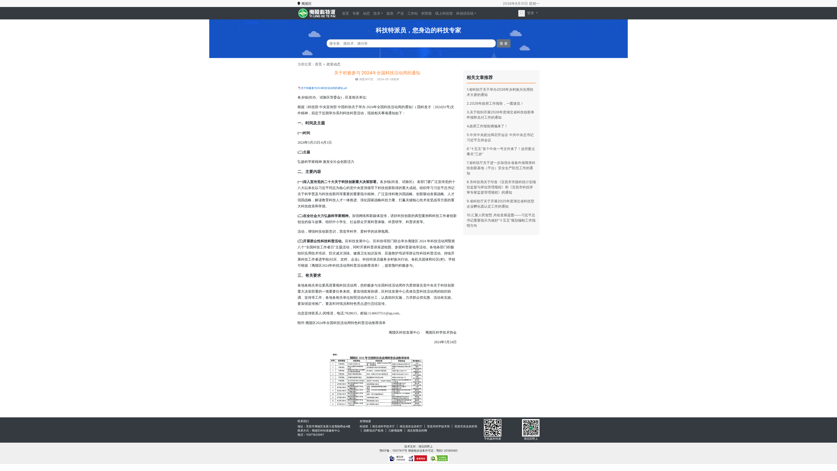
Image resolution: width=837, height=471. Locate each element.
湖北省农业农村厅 (411, 426)
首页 (346, 13)
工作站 (412, 13)
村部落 (426, 13)
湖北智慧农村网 (417, 430)
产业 (400, 13)
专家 (355, 13)
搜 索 (504, 43)
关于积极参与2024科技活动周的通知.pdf (324, 88)
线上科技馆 (444, 13)
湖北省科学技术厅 (383, 426)
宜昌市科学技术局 (438, 426)
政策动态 (332, 64)
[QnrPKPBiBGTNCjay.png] (377, 379)
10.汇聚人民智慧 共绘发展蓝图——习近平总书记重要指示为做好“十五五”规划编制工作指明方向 (501, 220)
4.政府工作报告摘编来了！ (487, 126)
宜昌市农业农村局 (465, 426)
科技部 (364, 426)
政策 (389, 13)
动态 (366, 13)
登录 (530, 13)
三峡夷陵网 (395, 430)
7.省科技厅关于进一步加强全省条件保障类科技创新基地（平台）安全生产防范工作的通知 (501, 167)
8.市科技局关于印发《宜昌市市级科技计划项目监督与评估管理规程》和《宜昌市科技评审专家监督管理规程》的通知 (501, 187)
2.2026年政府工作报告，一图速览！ (495, 103)
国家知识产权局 (373, 430)
